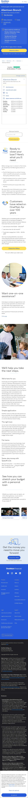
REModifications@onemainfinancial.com (10, 687)
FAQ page (4, 316)
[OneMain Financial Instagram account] (12, 573)
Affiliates (17, 592)
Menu (25, 1)
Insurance (3, 589)
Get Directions (9, 87)
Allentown (18, 60)
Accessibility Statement (20, 599)
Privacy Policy (12, 784)
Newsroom (17, 596)
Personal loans (4, 582)
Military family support (19, 619)
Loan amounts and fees (6, 612)
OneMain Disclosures (7, 671)
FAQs (16, 623)
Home (3, 60)
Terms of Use (11, 785)
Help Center (17, 612)
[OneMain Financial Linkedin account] (20, 573)
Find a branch (14, 139)
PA (13, 60)
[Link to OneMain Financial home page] (14, 568)
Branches (9, 60)
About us (17, 582)
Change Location (20, 75)
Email (7, 95)
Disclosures (4, 619)
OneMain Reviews (19, 603)
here (7, 644)
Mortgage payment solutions (5, 593)
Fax (7, 92)
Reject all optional (14, 790)
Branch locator (18, 616)
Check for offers (14, 50)
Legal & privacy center (6, 616)
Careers (16, 586)
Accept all (14, 795)
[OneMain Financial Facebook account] (8, 573)
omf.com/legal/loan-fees (17, 709)
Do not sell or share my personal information (6, 627)
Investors (17, 589)
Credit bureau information (7, 623)
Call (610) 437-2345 (7, 23)
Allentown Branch (10, 79)
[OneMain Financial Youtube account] (16, 573)
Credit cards (4, 586)
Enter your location (14, 131)
